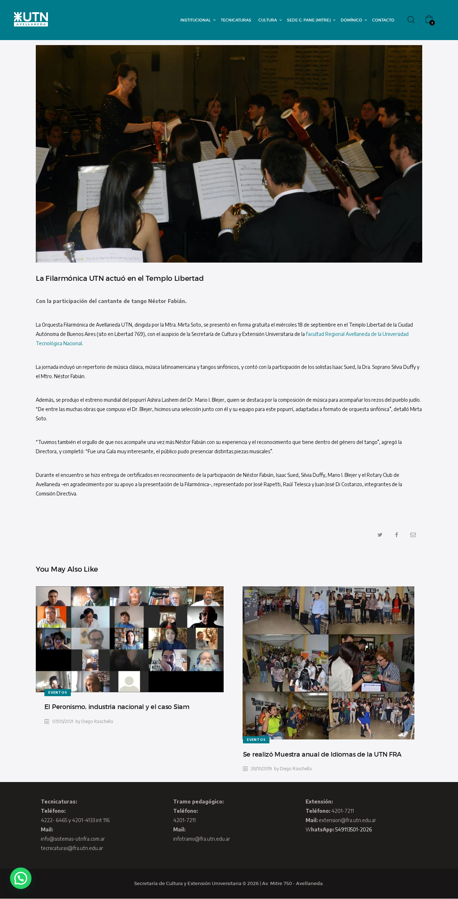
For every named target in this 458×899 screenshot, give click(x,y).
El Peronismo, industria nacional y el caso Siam (117, 707)
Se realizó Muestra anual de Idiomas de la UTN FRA (322, 754)
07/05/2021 (62, 721)
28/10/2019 (261, 768)
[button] (20, 878)
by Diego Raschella (94, 721)
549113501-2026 (353, 829)
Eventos (57, 692)
